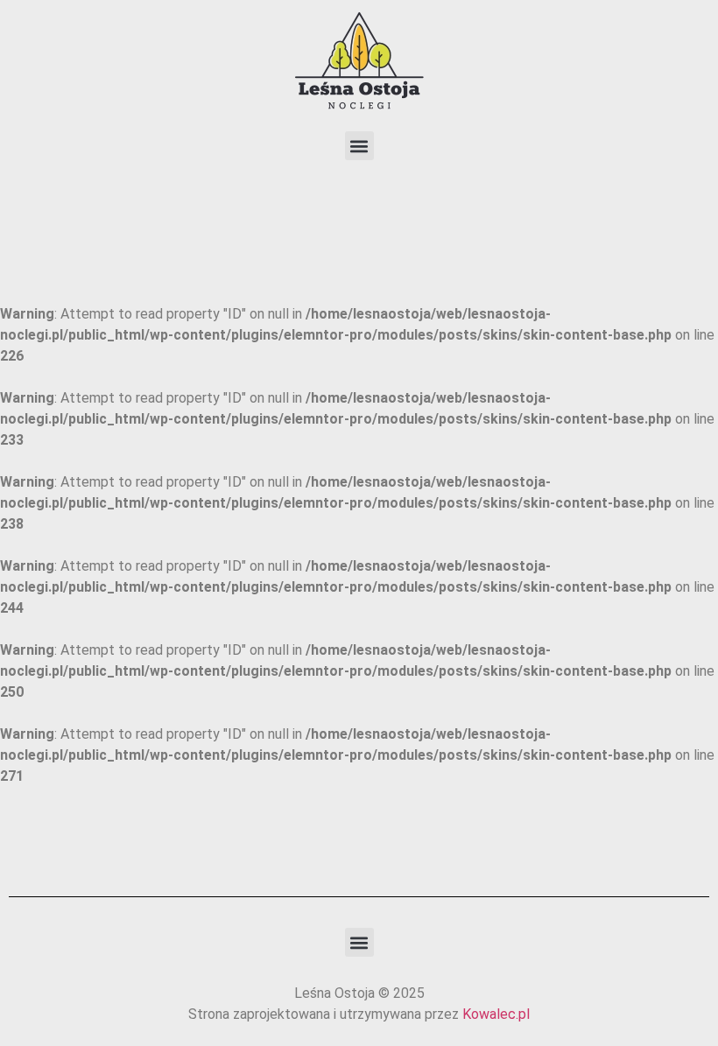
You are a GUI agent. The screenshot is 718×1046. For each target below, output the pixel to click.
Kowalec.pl (496, 1014)
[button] (359, 145)
